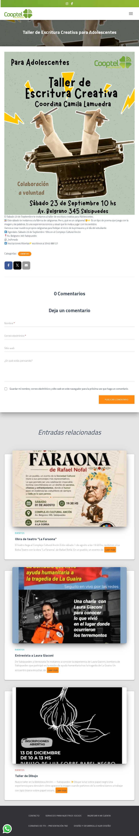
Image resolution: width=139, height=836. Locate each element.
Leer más (110, 550)
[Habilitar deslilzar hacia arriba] (131, 828)
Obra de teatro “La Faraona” (36, 539)
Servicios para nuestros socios (63, 815)
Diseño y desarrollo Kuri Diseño (92, 825)
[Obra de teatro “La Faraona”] (69, 488)
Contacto (34, 815)
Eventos (25, 254)
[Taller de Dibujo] (69, 725)
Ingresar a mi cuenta (99, 815)
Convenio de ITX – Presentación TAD (48, 825)
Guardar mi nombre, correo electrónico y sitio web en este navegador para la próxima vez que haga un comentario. (69, 389)
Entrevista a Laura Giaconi (34, 655)
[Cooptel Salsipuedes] (19, 13)
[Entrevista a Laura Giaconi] (69, 605)
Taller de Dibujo (26, 775)
